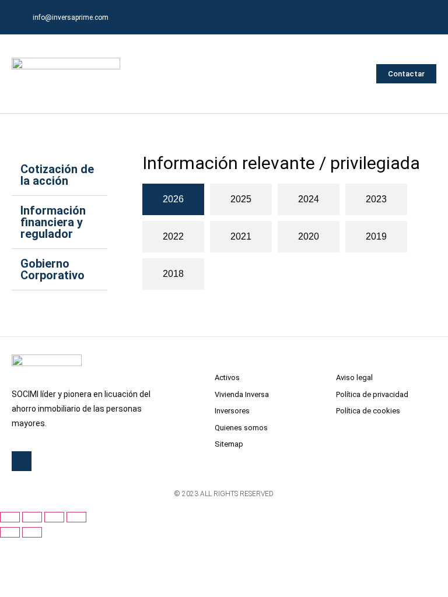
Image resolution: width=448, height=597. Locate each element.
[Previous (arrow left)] (10, 532)
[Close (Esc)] (10, 517)
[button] (356, 73)
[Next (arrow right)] (32, 532)
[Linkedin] (425, 17)
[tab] (173, 199)
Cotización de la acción (57, 175)
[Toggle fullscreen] (54, 517)
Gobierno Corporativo (52, 269)
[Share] (32, 517)
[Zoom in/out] (76, 517)
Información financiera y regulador (53, 222)
